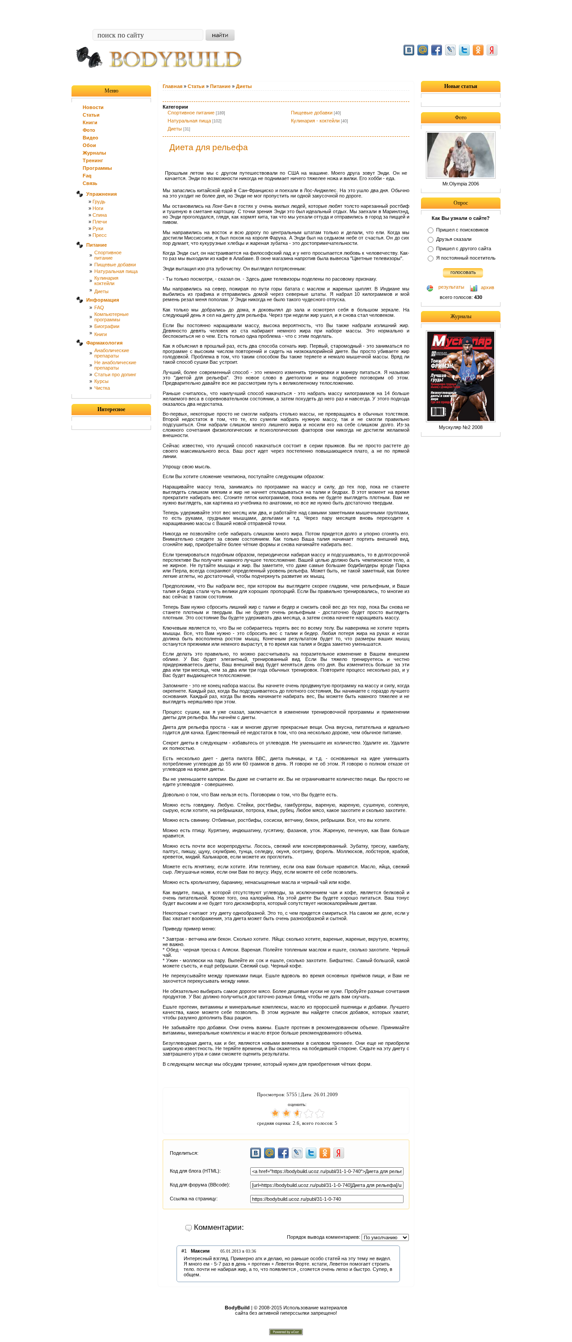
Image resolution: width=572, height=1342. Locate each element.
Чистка (102, 388)
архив (487, 287)
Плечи (100, 221)
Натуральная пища (116, 271)
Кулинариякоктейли (106, 280)
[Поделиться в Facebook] (436, 50)
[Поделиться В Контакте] (409, 50)
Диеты (101, 291)
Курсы (101, 381)
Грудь (99, 201)
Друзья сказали (453, 239)
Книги (100, 334)
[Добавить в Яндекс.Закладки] (492, 50)
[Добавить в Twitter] (464, 50)
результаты (451, 287)
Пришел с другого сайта (463, 248)
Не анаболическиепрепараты (115, 365)
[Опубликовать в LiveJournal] (450, 50)
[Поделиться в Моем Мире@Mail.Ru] (422, 50)
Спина (100, 215)
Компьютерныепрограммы (111, 316)
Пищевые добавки (115, 264)
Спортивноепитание (108, 255)
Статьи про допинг (115, 374)
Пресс (100, 235)
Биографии (106, 326)
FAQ (99, 307)
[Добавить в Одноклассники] (478, 50)
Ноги (98, 208)
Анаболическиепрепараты (111, 353)
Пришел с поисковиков (462, 229)
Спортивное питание (191, 112)
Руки (98, 228)
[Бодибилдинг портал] (163, 74)
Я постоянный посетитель (466, 258)
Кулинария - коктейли (315, 120)
